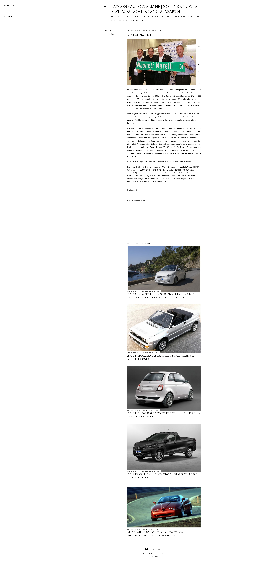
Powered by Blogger (155, 549)
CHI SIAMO (140, 20)
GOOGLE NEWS (129, 20)
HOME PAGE (116, 20)
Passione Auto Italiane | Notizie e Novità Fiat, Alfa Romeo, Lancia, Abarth (154, 9)
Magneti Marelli (109, 34)
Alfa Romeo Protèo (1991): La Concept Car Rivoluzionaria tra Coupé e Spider (156, 533)
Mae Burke (160, 553)
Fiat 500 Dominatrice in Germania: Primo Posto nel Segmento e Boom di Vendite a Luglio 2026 (162, 295)
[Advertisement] (164, 222)
